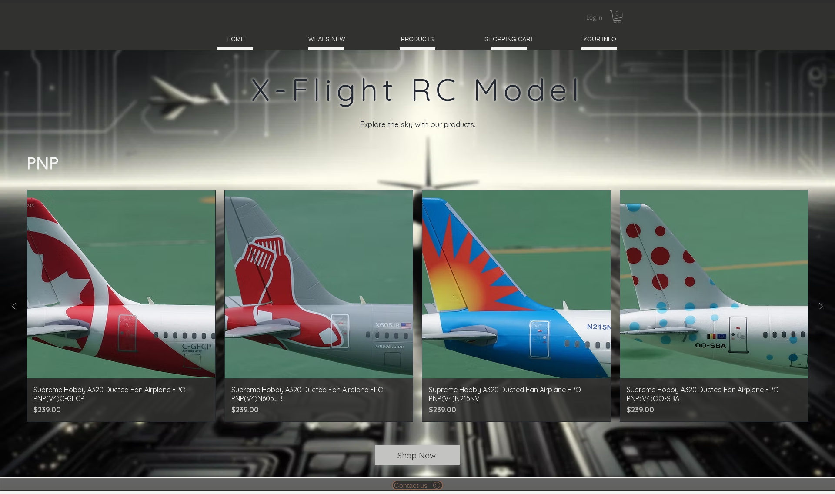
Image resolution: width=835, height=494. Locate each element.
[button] (617, 16)
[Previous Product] (14, 306)
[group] (417, 306)
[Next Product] (821, 306)
